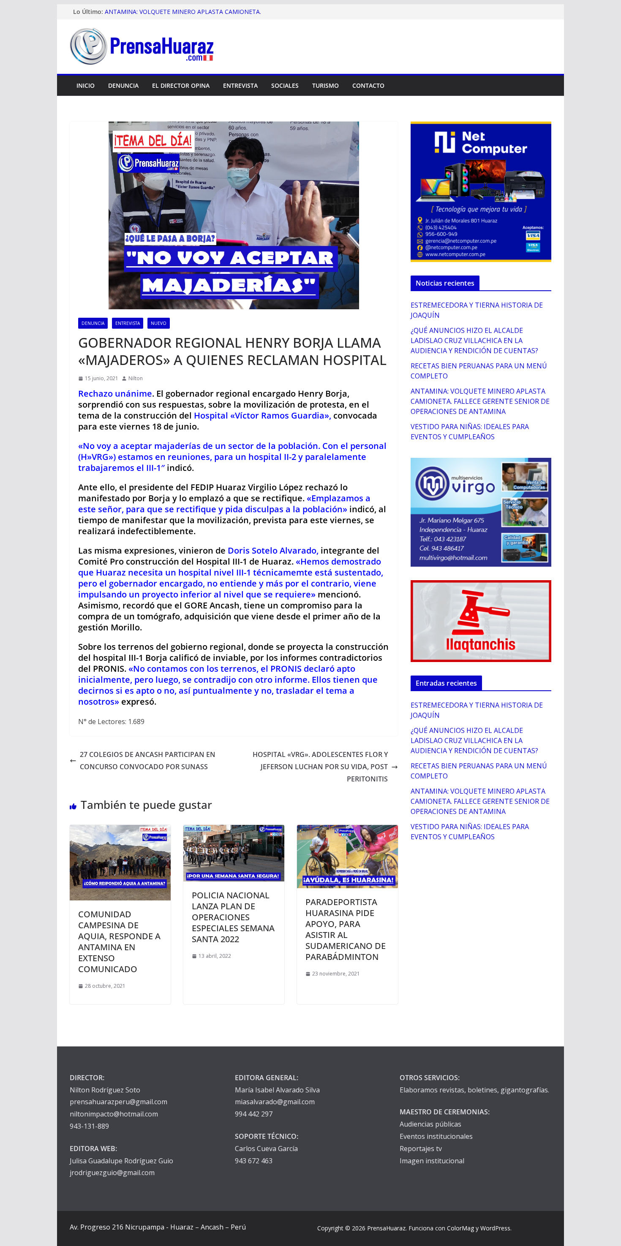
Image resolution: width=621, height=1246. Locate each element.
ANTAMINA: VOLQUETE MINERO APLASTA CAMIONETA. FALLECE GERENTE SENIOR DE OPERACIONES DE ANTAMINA (480, 401)
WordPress (495, 1228)
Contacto (368, 85)
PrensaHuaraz (386, 1228)
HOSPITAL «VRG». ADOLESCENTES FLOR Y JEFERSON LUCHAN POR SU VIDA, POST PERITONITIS (320, 767)
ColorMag (460, 1228)
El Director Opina (181, 85)
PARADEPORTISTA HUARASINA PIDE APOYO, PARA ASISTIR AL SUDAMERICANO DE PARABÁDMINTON (345, 929)
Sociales (285, 85)
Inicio (85, 85)
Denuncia (123, 85)
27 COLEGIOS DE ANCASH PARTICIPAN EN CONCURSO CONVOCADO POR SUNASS (147, 760)
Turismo (325, 85)
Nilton (135, 378)
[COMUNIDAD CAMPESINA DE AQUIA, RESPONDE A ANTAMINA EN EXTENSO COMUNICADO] (120, 830)
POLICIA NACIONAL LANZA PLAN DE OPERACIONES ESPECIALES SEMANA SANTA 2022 (233, 917)
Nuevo (158, 323)
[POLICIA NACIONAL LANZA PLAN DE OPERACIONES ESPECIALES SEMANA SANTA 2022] (233, 830)
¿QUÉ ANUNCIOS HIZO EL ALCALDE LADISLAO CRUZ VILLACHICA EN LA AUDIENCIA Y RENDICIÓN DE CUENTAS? (474, 340)
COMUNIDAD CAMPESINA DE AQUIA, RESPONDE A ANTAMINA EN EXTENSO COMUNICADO (119, 941)
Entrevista (240, 85)
